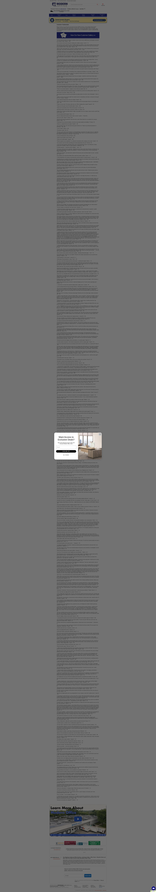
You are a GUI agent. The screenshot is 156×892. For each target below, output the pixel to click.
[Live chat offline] (153, 888)
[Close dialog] (100, 434)
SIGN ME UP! (66, 451)
